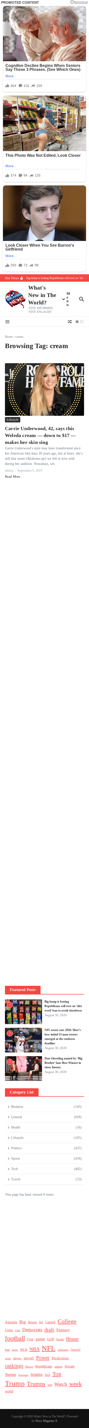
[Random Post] (70, 322)
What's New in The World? (42, 295)
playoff (29, 1358)
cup (17, 1330)
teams (37, 1374)
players (17, 1358)
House (72, 1338)
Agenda (11, 1322)
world (9, 1391)
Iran (7, 1349)
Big (22, 1321)
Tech (47, 1375)
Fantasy (63, 1330)
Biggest (32, 1322)
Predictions (60, 1358)
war (49, 1385)
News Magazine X (46, 1421)
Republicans (43, 1366)
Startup (10, 1374)
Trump (15, 1383)
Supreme (23, 1374)
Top (56, 1374)
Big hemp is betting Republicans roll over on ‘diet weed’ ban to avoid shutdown (63, 1006)
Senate (70, 1366)
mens (15, 1350)
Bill (41, 1322)
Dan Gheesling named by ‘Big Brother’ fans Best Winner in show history (63, 1063)
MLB (23, 1349)
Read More (12, 476)
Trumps (36, 1384)
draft (49, 1329)
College (67, 1321)
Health (60, 1339)
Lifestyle (13, 419)
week (75, 1384)
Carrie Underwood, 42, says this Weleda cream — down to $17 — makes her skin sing (40, 435)
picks (8, 1358)
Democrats (32, 1329)
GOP (50, 1339)
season (58, 1366)
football (15, 1338)
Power (42, 1358)
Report (29, 1366)
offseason (63, 1349)
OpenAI (75, 1349)
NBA (34, 1349)
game (40, 1339)
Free (30, 1339)
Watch (60, 1384)
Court (9, 1330)
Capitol (50, 1322)
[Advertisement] (44, 674)
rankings (14, 1366)
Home (9, 336)
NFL (48, 1348)
